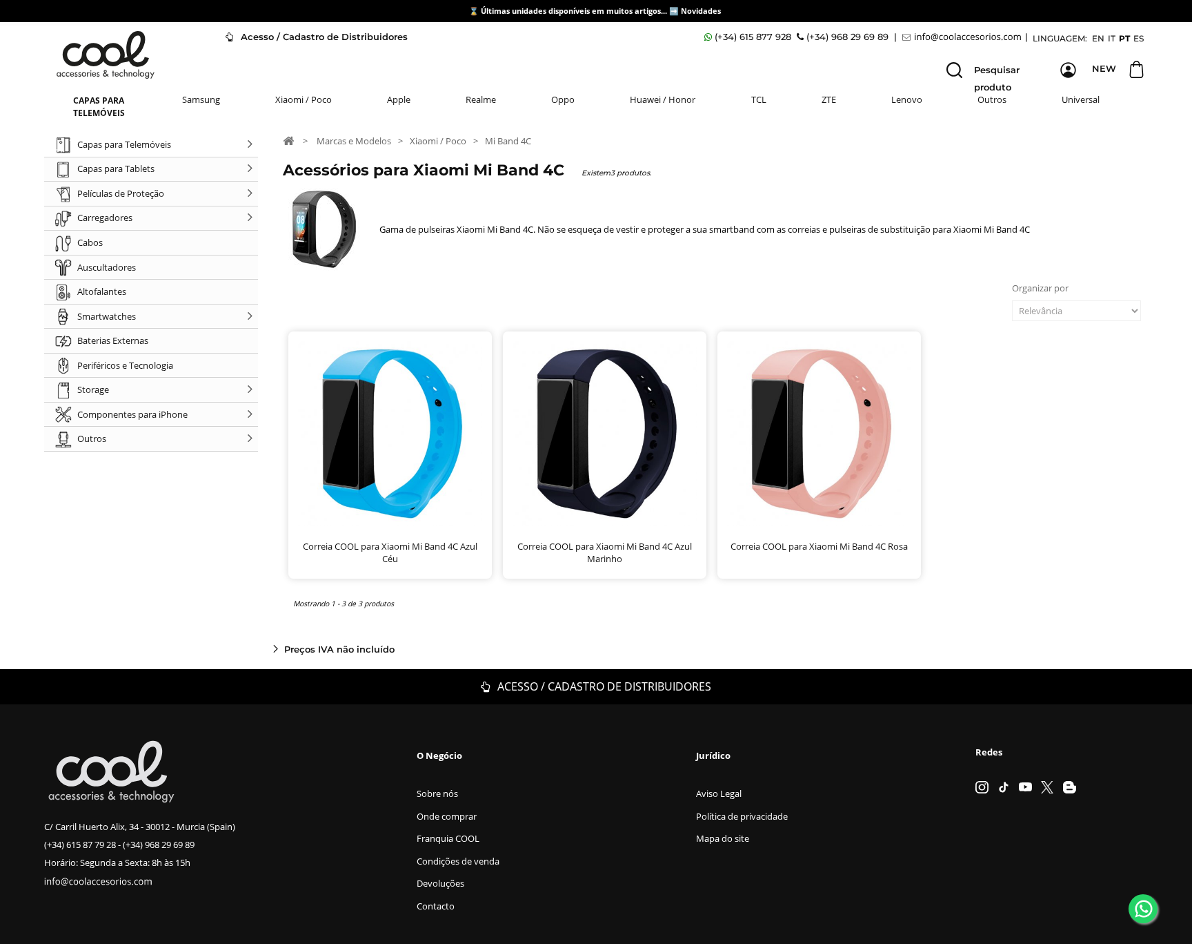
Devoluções (440, 883)
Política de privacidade (742, 816)
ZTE (829, 99)
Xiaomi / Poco (303, 99)
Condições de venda (458, 861)
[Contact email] (963, 37)
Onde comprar (447, 816)
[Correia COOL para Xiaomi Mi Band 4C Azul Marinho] (605, 433)
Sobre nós (437, 793)
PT (1124, 38)
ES (1138, 38)
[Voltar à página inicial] (288, 140)
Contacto (436, 906)
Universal (1081, 99)
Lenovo (906, 99)
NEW (1104, 68)
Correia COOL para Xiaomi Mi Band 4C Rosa (819, 546)
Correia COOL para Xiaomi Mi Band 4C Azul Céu (390, 552)
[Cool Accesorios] (105, 55)
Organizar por (1040, 288)
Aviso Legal (719, 793)
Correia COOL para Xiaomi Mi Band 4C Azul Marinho (604, 552)
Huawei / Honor (662, 99)
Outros (991, 99)
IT (1111, 38)
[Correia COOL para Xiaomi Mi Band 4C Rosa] (819, 433)
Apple (398, 99)
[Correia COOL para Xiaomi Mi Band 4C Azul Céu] (390, 433)
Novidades (701, 11)
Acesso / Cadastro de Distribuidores (323, 36)
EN (1098, 38)
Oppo (563, 99)
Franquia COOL (448, 838)
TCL (758, 99)
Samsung (201, 99)
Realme (481, 99)
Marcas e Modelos (354, 141)
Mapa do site (722, 838)
